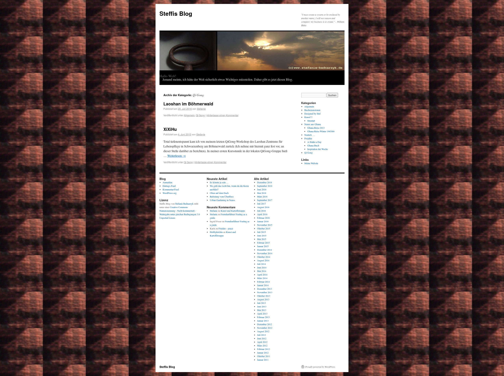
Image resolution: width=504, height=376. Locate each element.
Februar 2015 (263, 242)
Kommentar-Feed (171, 189)
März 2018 (262, 196)
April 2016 (262, 214)
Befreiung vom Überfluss (222, 196)
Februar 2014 (263, 281)
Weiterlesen (176, 156)
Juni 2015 (261, 235)
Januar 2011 (263, 359)
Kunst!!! (308, 117)
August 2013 (263, 299)
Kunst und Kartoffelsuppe (233, 210)
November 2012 (264, 327)
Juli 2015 (261, 232)
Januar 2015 (263, 246)
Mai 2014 (261, 271)
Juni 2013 (261, 306)
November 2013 (264, 292)
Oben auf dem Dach (219, 193)
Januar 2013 (263, 320)
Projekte (308, 138)
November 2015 (264, 224)
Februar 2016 (263, 217)
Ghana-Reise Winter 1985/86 (320, 131)
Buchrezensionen (312, 110)
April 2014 (262, 274)
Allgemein (189, 115)
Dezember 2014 (264, 249)
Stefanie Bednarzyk (184, 203)
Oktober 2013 (263, 295)
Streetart (311, 120)
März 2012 (262, 345)
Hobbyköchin (216, 232)
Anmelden (167, 182)
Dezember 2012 (264, 324)
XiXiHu (170, 129)
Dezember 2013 (264, 288)
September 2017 (264, 200)
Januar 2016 (263, 221)
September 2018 (264, 185)
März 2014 (262, 278)
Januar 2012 (263, 352)
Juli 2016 (261, 210)
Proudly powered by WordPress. (320, 366)
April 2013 (262, 313)
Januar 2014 (263, 285)
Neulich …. (309, 134)
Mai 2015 (261, 239)
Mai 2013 (261, 310)
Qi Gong (200, 115)
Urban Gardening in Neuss (222, 200)
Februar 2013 (263, 317)
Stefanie (201, 108)
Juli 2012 (261, 334)
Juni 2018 (261, 189)
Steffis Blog (175, 13)
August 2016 (263, 207)
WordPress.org (170, 193)
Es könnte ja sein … (219, 182)
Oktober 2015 (263, 228)
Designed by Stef (312, 113)
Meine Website (311, 163)
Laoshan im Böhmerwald (188, 104)
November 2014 (264, 253)
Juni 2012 (261, 338)
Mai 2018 (261, 193)
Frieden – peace (226, 228)
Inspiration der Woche (317, 149)
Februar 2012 (263, 349)
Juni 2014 (261, 267)
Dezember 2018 (264, 182)
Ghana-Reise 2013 (316, 127)
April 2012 (262, 341)
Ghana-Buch (313, 145)
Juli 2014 (261, 263)
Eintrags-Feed (169, 185)
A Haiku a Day (314, 141)
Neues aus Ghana (312, 124)
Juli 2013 (261, 302)
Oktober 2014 (263, 256)
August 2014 (263, 260)
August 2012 (263, 331)
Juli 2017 (261, 203)
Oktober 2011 (263, 356)
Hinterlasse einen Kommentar (222, 115)
